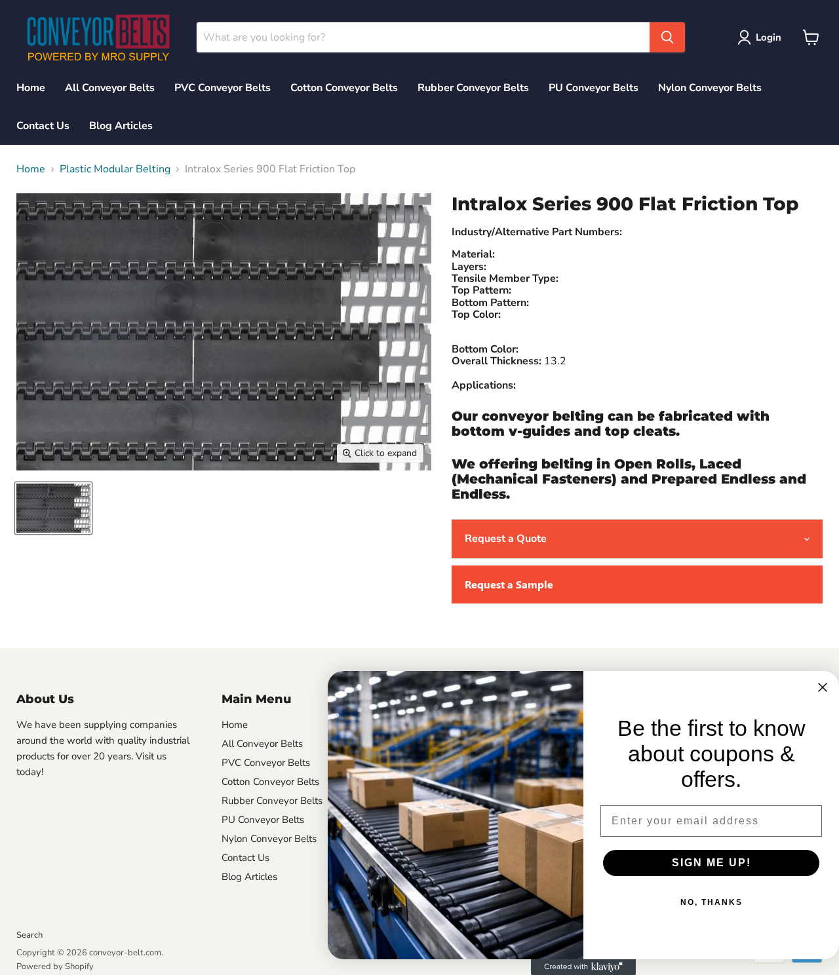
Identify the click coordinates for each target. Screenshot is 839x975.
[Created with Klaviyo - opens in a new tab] (583, 967)
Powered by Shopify (55, 966)
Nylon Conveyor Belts (710, 88)
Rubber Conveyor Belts (473, 88)
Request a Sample (509, 584)
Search (29, 935)
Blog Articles (121, 126)
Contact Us (42, 126)
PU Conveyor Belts (593, 88)
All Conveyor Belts (110, 88)
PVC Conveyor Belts (222, 88)
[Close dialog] (822, 687)
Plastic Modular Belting (115, 169)
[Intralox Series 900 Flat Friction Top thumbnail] (53, 508)
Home (30, 88)
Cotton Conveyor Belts (344, 88)
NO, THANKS (711, 902)
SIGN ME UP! (711, 862)
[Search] (667, 37)
